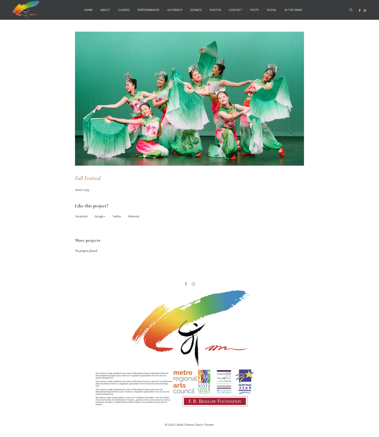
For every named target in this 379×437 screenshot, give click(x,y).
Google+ (99, 216)
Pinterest (133, 216)
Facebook (81, 216)
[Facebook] (360, 10)
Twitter (116, 216)
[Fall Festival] (189, 99)
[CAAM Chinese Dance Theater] (189, 353)
